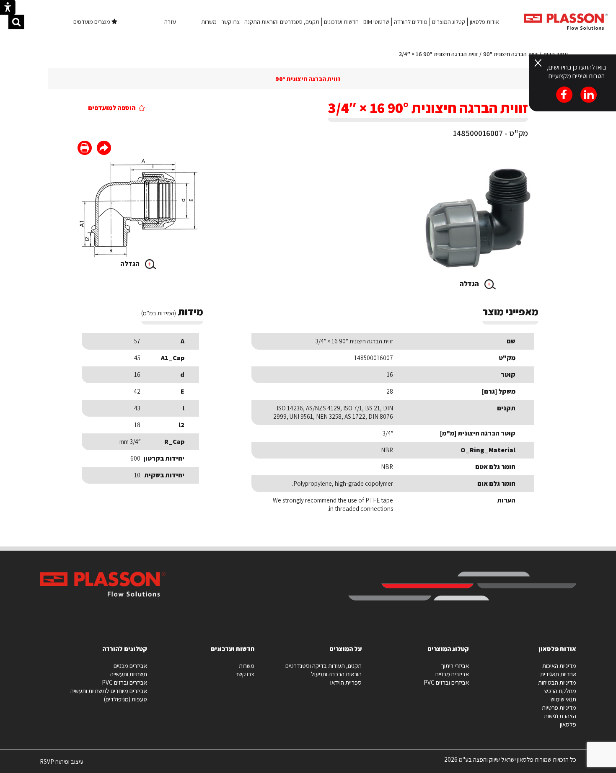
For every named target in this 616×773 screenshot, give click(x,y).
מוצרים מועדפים (92, 22)
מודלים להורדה (410, 22)
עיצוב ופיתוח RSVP (61, 765)
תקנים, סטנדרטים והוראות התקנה (281, 22)
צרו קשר (230, 22)
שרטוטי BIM (376, 22)
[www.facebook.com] (104, 149)
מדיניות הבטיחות (557, 682)
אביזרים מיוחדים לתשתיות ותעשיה (108, 691)
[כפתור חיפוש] (16, 22)
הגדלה (470, 283)
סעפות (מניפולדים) (125, 699)
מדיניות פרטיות (559, 707)
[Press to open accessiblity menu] (8, 8)
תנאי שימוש (563, 699)
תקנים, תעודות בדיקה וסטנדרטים (323, 666)
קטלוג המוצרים (448, 22)
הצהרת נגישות (560, 716)
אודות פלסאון (484, 22)
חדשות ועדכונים (341, 22)
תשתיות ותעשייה (128, 674)
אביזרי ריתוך (455, 666)
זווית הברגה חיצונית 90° (510, 54)
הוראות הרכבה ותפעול (336, 674)
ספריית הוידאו (346, 682)
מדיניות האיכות (559, 666)
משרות (209, 22)
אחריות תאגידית (558, 674)
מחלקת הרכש (560, 691)
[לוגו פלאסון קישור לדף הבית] (566, 21)
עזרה (170, 22)
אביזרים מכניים (452, 674)
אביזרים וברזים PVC (446, 682)
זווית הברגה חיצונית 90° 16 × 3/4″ (438, 54)
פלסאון (568, 724)
